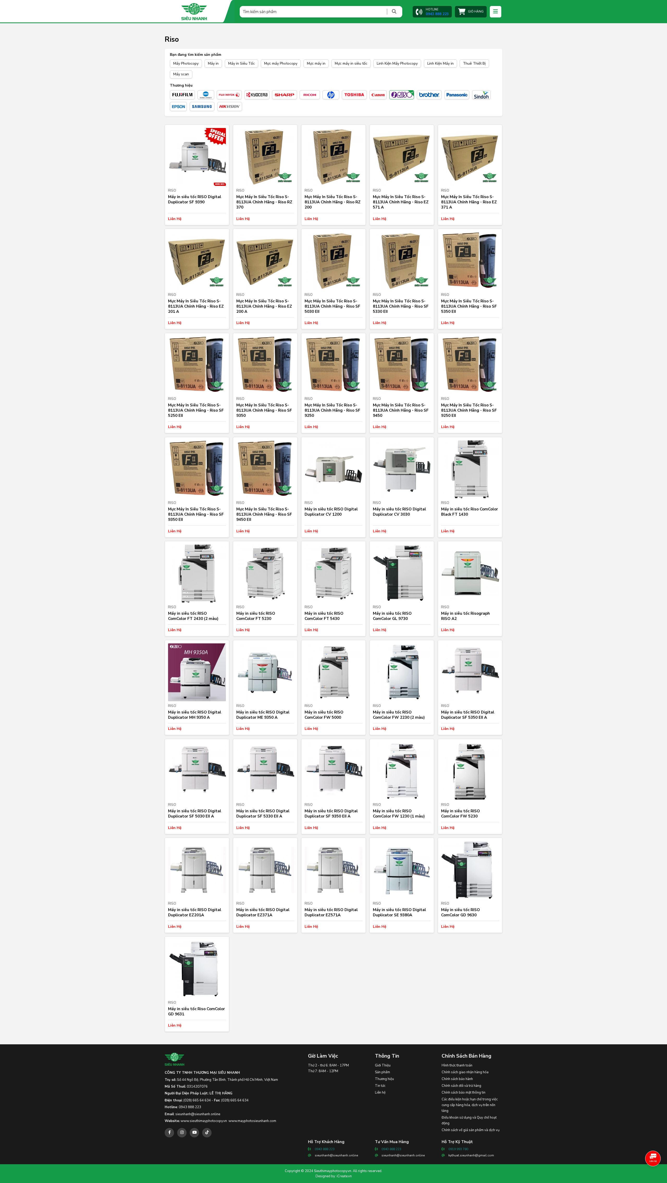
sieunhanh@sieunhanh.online (197, 1114)
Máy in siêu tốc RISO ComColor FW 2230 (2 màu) (399, 715)
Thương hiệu (384, 1079)
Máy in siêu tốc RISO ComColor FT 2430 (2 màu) (193, 616)
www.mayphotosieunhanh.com (252, 1121)
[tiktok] (207, 1132)
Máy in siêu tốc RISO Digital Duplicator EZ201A (194, 912)
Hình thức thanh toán (457, 1065)
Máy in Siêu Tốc (241, 63)
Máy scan (181, 74)
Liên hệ (380, 1092)
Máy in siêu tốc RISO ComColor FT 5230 (255, 616)
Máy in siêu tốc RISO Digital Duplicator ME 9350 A (262, 715)
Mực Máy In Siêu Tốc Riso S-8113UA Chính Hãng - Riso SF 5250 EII (196, 410)
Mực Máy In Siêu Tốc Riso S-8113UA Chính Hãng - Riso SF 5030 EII (332, 306)
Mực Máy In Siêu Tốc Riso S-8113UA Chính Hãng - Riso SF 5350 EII (469, 306)
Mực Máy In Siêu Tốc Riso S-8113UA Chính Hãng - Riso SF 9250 (332, 410)
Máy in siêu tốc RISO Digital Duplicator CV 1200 (331, 512)
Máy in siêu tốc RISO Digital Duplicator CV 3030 (399, 512)
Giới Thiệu (383, 1065)
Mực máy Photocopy (280, 63)
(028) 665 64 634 (197, 1100)
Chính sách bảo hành (457, 1079)
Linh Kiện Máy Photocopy (397, 63)
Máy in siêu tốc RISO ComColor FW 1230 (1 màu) (399, 813)
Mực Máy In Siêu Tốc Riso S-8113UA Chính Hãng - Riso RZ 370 (264, 202)
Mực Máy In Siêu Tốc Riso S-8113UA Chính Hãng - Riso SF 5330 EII (401, 306)
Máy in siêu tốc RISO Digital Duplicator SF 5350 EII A (467, 715)
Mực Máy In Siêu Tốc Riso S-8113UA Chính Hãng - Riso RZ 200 (333, 202)
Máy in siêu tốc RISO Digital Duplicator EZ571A (331, 912)
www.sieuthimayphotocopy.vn (204, 1121)
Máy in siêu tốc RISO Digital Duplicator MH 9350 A (194, 715)
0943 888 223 (190, 1107)
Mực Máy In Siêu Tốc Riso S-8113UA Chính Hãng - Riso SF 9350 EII (196, 514)
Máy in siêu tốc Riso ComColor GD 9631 (196, 1011)
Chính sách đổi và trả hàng (461, 1085)
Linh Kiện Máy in (440, 63)
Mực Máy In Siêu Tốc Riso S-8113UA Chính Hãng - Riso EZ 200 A (264, 306)
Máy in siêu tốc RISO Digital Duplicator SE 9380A (399, 912)
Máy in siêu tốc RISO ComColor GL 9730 (392, 616)
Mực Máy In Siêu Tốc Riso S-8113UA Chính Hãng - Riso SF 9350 (264, 410)
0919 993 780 (458, 1149)
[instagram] (182, 1132)
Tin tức (380, 1085)
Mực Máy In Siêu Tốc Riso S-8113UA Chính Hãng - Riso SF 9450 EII (264, 514)
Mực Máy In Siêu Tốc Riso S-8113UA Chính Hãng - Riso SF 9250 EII (469, 410)
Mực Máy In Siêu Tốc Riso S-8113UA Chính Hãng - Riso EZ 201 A (196, 306)
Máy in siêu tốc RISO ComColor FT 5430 (324, 616)
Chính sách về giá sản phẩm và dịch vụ (470, 1130)
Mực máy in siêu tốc (351, 63)
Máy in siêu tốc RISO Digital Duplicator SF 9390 (194, 199)
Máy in (213, 63)
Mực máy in (316, 63)
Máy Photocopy (186, 63)
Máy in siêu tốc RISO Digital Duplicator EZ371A (262, 912)
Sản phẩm (382, 1072)
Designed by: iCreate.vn (334, 1176)
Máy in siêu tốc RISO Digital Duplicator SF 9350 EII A (331, 813)
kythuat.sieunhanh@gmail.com (471, 1155)
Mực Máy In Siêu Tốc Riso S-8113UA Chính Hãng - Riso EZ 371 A (469, 202)
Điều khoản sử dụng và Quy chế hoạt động (469, 1120)
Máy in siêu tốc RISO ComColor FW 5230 (460, 813)
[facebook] (169, 1132)
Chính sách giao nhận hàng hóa (465, 1072)
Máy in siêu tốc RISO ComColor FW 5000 (324, 715)
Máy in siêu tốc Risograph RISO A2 (465, 616)
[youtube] (194, 1132)
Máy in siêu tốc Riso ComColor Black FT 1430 (469, 512)
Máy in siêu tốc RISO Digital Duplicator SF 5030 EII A (194, 813)
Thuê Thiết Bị (474, 63)
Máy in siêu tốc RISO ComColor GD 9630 (460, 912)
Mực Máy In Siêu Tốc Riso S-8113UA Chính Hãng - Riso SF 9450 (401, 410)
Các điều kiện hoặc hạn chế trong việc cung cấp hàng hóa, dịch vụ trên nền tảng (470, 1105)
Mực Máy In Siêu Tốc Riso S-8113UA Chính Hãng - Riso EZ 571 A (401, 202)
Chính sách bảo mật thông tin (463, 1092)
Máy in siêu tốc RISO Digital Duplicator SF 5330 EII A (262, 813)
